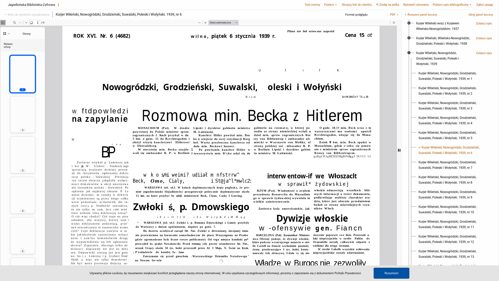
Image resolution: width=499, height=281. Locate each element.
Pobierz (329, 4)
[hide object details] (399, 150)
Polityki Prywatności (347, 273)
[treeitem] (450, 26)
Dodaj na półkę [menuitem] (389, 4)
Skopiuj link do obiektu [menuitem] (357, 4)
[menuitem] (444, 26)
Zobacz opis (484, 23)
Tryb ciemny (312, 4)
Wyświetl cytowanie (416, 4)
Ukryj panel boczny (481, 14)
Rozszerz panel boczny (422, 14)
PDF (392, 14)
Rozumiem (391, 273)
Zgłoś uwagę (484, 4)
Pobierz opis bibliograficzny (450, 4)
